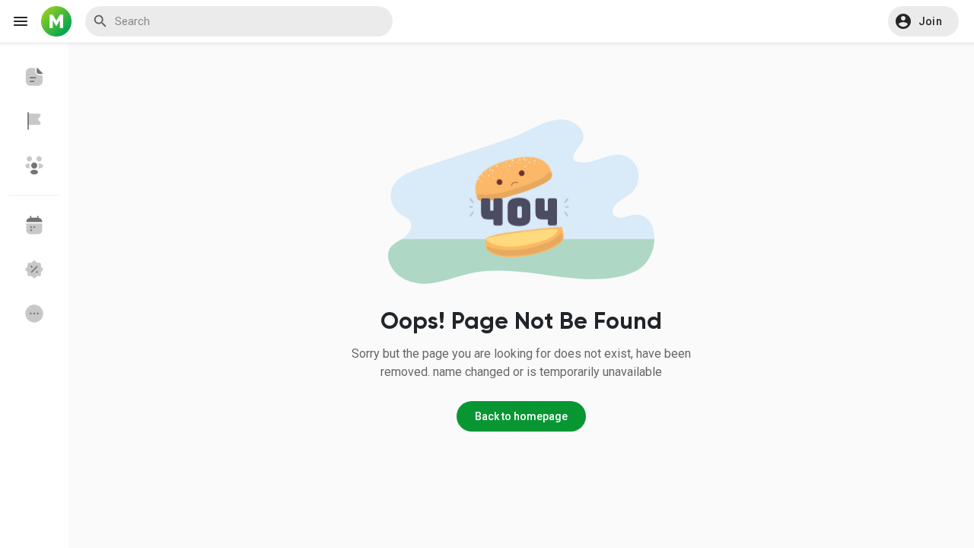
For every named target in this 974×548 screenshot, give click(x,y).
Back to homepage (521, 416)
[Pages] (34, 121)
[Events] (34, 225)
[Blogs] (34, 77)
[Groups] (34, 165)
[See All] (34, 314)
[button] (923, 21)
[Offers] (34, 269)
